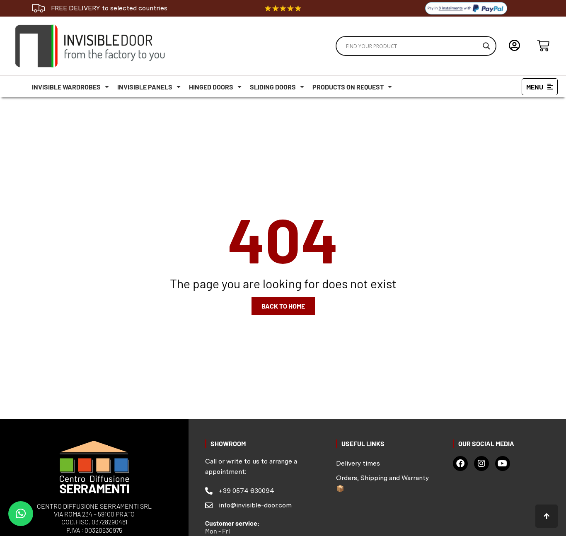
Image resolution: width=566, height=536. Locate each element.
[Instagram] (481, 463)
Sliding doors (273, 87)
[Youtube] (502, 463)
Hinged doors (211, 87)
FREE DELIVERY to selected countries (109, 8)
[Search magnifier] (486, 46)
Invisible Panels (144, 87)
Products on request (348, 87)
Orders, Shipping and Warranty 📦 (382, 483)
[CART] (543, 45)
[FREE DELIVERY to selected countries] (38, 8)
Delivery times (358, 463)
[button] (20, 513)
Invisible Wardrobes (66, 87)
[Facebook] (460, 463)
